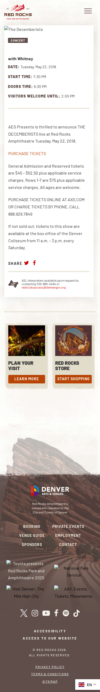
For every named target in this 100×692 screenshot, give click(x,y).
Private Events (68, 526)
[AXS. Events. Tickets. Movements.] (74, 591)
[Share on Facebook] (34, 263)
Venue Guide (32, 535)
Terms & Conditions (50, 674)
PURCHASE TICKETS (27, 153)
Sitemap (50, 681)
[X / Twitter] (23, 613)
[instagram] (35, 613)
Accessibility (50, 631)
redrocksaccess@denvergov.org (44, 287)
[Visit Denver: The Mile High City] (26, 591)
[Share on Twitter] (26, 263)
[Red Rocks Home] (18, 11)
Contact (68, 544)
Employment (68, 535)
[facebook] (56, 613)
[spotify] (66, 613)
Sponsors (32, 544)
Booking (32, 526)
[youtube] (46, 613)
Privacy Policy (50, 667)
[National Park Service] (74, 570)
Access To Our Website (50, 638)
